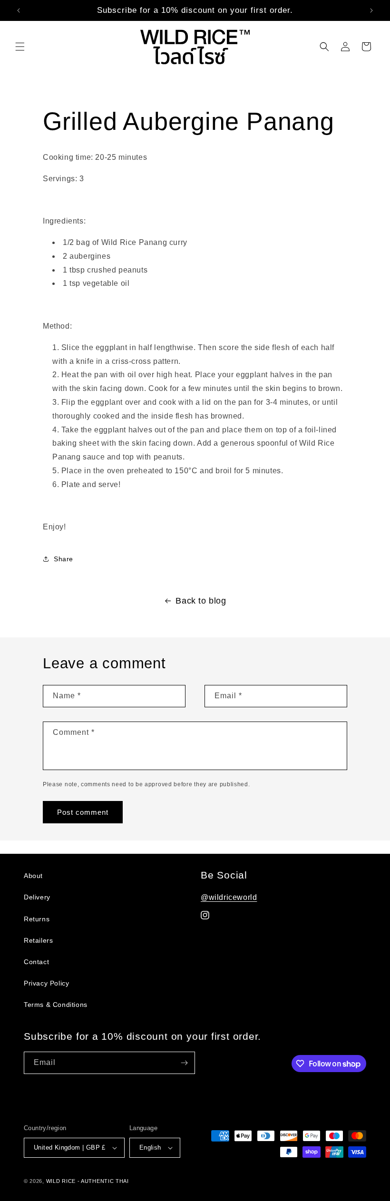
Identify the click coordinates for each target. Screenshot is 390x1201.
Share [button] (63, 559)
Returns (36, 919)
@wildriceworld (229, 897)
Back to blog (201, 600)
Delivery (37, 897)
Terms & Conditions (56, 1004)
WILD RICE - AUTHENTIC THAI (87, 1181)
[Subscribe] (184, 1063)
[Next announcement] (371, 10)
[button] (20, 46)
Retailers (38, 940)
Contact (36, 962)
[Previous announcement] (18, 10)
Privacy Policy (46, 983)
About (33, 875)
